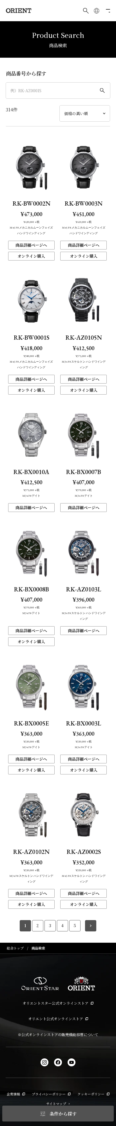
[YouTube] (71, 1062)
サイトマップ (56, 1103)
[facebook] (58, 1062)
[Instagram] (44, 1062)
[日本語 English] (96, 11)
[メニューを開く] (107, 11)
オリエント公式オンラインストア (55, 1018)
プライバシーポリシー (49, 1093)
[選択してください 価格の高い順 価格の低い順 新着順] (84, 113)
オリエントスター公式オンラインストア (55, 1003)
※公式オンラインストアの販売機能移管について (58, 1034)
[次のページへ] (90, 925)
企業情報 (13, 1093)
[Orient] (18, 10)
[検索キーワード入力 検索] (86, 11)
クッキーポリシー (90, 1093)
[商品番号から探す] (58, 90)
